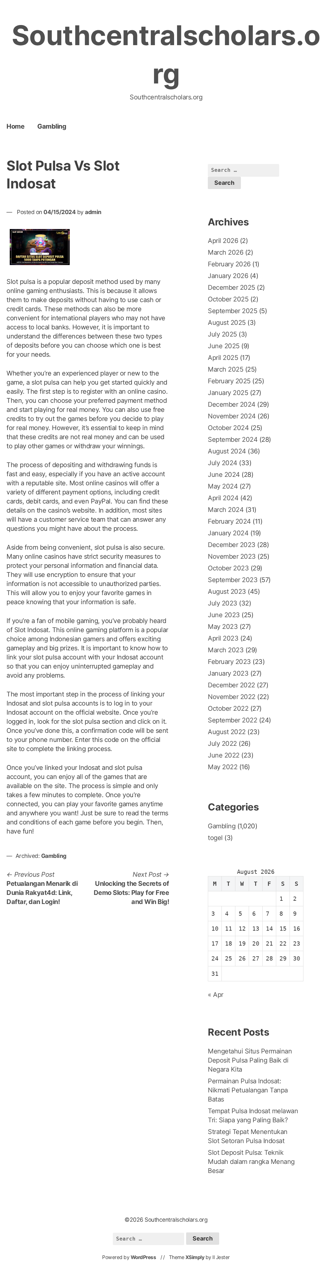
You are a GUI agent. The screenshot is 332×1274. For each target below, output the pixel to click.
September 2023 (232, 580)
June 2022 (224, 755)
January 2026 (228, 276)
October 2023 (228, 568)
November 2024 (232, 416)
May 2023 (223, 627)
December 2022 (231, 685)
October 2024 (228, 428)
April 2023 (223, 638)
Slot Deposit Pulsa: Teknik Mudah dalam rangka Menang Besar (251, 1162)
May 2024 (223, 486)
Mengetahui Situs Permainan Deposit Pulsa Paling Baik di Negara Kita (250, 1060)
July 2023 (222, 603)
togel (215, 838)
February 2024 (229, 521)
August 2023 (227, 591)
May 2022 (222, 767)
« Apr (215, 995)
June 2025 (224, 346)
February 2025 (229, 381)
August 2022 (227, 732)
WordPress (143, 1257)
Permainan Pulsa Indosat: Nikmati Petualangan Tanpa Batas (248, 1090)
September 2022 (232, 720)
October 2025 (228, 299)
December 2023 (231, 545)
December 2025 (231, 287)
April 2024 (223, 498)
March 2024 (225, 510)
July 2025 (222, 334)
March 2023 (225, 650)
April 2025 (223, 358)
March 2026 (225, 252)
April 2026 (223, 241)
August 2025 (227, 322)
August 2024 (227, 451)
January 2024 (228, 533)
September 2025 (232, 311)
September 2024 (232, 439)
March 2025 (225, 369)
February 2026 (229, 264)
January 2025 (228, 393)
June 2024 (224, 474)
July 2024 (222, 463)
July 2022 (222, 743)
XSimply (195, 1257)
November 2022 (231, 697)
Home (15, 126)
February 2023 (229, 662)
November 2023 (232, 556)
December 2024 (231, 404)
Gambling (51, 126)
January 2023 (228, 673)
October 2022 (228, 708)
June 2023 (224, 615)
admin (93, 212)
